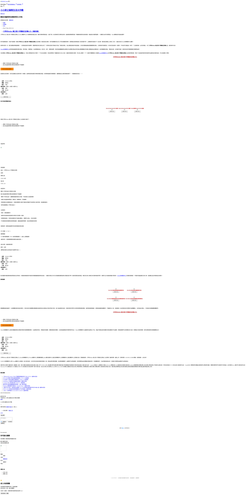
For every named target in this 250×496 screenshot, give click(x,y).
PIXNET (115, 477)
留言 (11, 406)
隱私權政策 (132, 477)
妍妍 (2, 399)
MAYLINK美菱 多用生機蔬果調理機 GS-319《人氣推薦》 (16, 378)
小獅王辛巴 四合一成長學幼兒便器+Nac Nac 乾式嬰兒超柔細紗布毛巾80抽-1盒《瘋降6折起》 (24, 387)
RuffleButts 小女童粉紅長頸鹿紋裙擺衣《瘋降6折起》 (15, 381)
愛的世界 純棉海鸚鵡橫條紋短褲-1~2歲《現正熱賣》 (15, 384)
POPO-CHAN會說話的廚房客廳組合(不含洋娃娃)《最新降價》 (17, 389)
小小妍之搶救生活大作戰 (12, 10)
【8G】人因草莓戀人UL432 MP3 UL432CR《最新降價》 (16, 390)
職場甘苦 (11, 20)
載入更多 (2, 415)
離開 (7, 493)
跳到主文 (3, 13)
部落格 (4, 24)
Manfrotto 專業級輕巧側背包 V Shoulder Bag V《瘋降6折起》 (17, 385)
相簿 (4, 22)
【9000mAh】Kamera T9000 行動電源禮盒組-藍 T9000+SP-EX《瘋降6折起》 (20, 376)
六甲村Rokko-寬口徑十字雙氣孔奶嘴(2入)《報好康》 (21, 31)
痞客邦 (7, 406)
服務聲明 (137, 477)
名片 (4, 25)
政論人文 (11, 410)
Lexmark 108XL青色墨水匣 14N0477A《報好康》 (14, 382)
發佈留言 (2, 423)
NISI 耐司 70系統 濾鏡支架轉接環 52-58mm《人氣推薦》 (16, 379)
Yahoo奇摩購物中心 (5, 49)
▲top (2, 412)
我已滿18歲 (3, 493)
